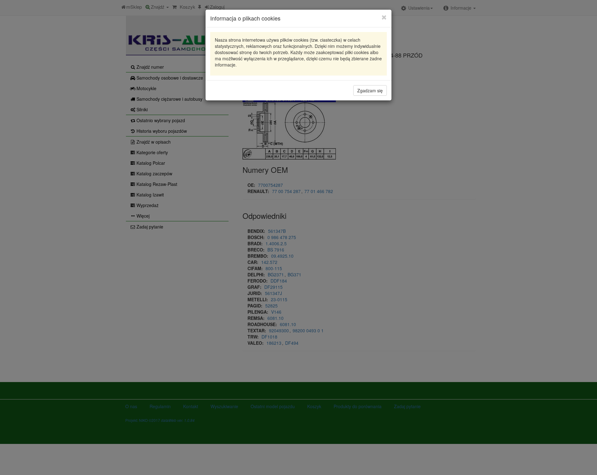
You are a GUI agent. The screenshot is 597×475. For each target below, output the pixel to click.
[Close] (384, 17)
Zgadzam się (370, 90)
